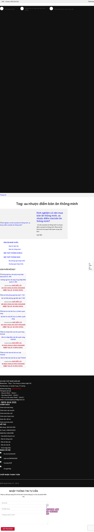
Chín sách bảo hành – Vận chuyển (7, 410)
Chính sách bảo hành (7, 422)
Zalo (91, 264)
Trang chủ (9, 433)
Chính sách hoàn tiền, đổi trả (7, 419)
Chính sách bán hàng (7, 407)
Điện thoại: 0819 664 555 (16, 402)
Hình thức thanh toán (7, 416)
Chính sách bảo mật (7, 413)
